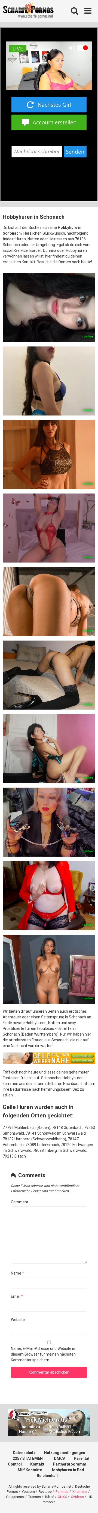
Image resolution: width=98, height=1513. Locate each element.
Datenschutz (24, 1453)
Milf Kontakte (30, 1470)
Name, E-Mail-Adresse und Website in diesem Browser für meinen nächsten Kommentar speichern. (43, 1354)
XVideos (77, 1497)
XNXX (62, 1497)
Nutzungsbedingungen (64, 1453)
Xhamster (79, 1492)
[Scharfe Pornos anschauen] (28, 10)
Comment (19, 1202)
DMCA (59, 1458)
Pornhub (62, 1492)
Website (18, 1319)
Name (17, 1273)
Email (17, 1296)
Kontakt (37, 1464)
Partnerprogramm (69, 1464)
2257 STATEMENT (29, 1458)
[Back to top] (88, 1502)
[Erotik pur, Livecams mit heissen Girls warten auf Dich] (49, 1062)
